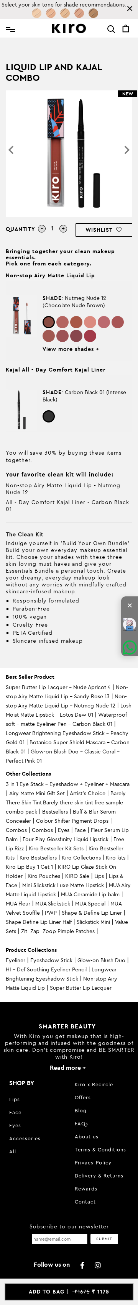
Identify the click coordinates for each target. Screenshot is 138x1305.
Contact (85, 1202)
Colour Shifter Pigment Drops (72, 820)
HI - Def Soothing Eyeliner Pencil (46, 969)
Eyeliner (15, 960)
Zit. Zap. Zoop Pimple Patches (58, 931)
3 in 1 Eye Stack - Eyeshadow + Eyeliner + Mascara (68, 784)
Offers (83, 1097)
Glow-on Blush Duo (101, 960)
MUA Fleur (18, 903)
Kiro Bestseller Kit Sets (56, 848)
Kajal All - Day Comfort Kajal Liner (55, 370)
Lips (99, 876)
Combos (16, 830)
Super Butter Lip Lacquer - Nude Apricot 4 (58, 687)
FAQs (81, 1123)
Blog (81, 1110)
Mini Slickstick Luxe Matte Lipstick (63, 885)
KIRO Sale (77, 876)
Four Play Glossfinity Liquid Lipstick (65, 839)
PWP (51, 912)
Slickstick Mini (93, 922)
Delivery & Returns (99, 1175)
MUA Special (90, 903)
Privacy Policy (93, 1162)
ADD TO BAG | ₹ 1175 (69, 1291)
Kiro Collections (81, 857)
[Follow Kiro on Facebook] (82, 1266)
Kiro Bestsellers (38, 857)
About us (87, 1136)
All (12, 1151)
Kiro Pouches (44, 876)
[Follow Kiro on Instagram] (98, 1266)
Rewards (86, 1188)
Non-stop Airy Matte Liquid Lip (50, 275)
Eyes (63, 830)
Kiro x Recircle (94, 1084)
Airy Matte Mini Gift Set (37, 793)
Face (80, 830)
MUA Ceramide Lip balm (90, 894)
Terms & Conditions (100, 1149)
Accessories (25, 1138)
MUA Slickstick (52, 903)
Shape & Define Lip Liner (92, 912)
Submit (104, 1238)
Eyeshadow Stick (51, 960)
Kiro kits (115, 857)
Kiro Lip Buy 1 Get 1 (29, 866)
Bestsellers (55, 811)
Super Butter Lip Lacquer (81, 987)
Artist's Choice (87, 793)
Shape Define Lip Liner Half (39, 922)
